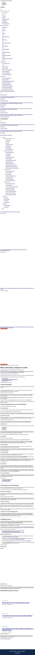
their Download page (15, 459)
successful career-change (18, 539)
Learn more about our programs (5, 638)
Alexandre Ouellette (3, 583)
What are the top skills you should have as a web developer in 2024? (13, 530)
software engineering (18, 538)
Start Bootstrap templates (6, 480)
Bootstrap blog (15, 469)
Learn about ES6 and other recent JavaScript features (10, 531)
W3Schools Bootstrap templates (7, 479)
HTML (24, 394)
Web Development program (29, 526)
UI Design (20, 249)
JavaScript (30, 394)
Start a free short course (4, 328)
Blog (3, 5)
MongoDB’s (3, 525)
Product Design (8, 249)
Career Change (24, 249)
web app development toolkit (6, 386)
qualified (7, 540)
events (23, 538)
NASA (11, 525)
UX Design (2, 211)
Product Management (14, 249)
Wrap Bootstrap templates (6, 481)
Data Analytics (12, 211)
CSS (26, 394)
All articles (2, 548)
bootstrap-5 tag (16, 471)
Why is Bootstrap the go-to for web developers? (9, 379)
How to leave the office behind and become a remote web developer (13, 532)
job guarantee (29, 540)
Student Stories (17, 211)
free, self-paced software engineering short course (10, 536)
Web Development (7, 211)
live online (13, 538)
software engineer (11, 540)
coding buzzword (14, 372)
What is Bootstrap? (5, 378)
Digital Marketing (3, 249)
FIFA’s (18, 525)
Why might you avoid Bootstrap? (7, 380)
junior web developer (17, 527)
